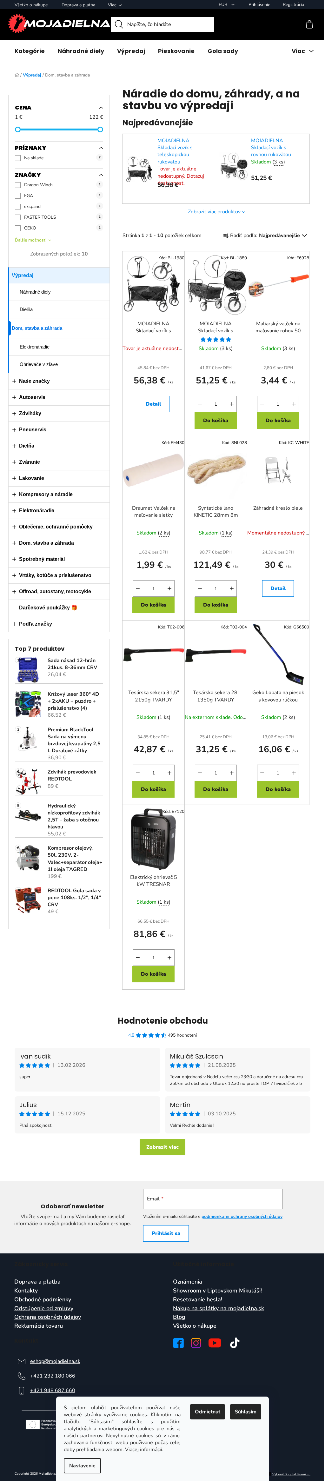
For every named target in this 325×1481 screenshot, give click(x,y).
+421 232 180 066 (52, 1375)
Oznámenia (187, 1282)
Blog (179, 1317)
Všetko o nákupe (31, 5)
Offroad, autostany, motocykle (55, 591)
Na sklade (62, 158)
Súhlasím (245, 1411)
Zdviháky (30, 413)
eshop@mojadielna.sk (55, 1361)
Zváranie (29, 462)
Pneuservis (32, 429)
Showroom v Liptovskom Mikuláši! (217, 1291)
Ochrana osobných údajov (47, 1317)
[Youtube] (215, 1343)
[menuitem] (29, 51)
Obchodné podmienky (42, 1300)
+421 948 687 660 (52, 1390)
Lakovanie (31, 478)
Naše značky (34, 381)
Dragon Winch (62, 185)
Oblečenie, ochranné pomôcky (56, 526)
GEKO (62, 228)
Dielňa (26, 309)
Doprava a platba (78, 5)
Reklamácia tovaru (38, 1326)
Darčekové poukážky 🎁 (48, 607)
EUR (224, 5)
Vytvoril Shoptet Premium (291, 1474)
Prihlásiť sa (166, 1233)
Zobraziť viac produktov (214, 211)
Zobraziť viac (162, 1147)
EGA (62, 196)
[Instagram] (196, 1343)
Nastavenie (82, 1465)
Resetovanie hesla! (197, 1300)
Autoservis (32, 397)
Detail (153, 404)
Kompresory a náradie (46, 494)
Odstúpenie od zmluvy (43, 1308)
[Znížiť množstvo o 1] (200, 404)
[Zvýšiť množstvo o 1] (231, 404)
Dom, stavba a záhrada (37, 328)
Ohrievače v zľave (39, 364)
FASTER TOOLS (62, 217)
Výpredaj (22, 275)
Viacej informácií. (144, 1449)
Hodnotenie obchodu (162, 1020)
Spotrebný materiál (42, 559)
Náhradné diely (35, 292)
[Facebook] (178, 1343)
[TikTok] (235, 1343)
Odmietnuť (207, 1411)
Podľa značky (35, 624)
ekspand (62, 206)
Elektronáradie (35, 346)
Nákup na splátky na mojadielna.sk (218, 1308)
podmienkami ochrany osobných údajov (242, 1216)
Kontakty (26, 1291)
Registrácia (293, 5)
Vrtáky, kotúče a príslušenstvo (55, 575)
